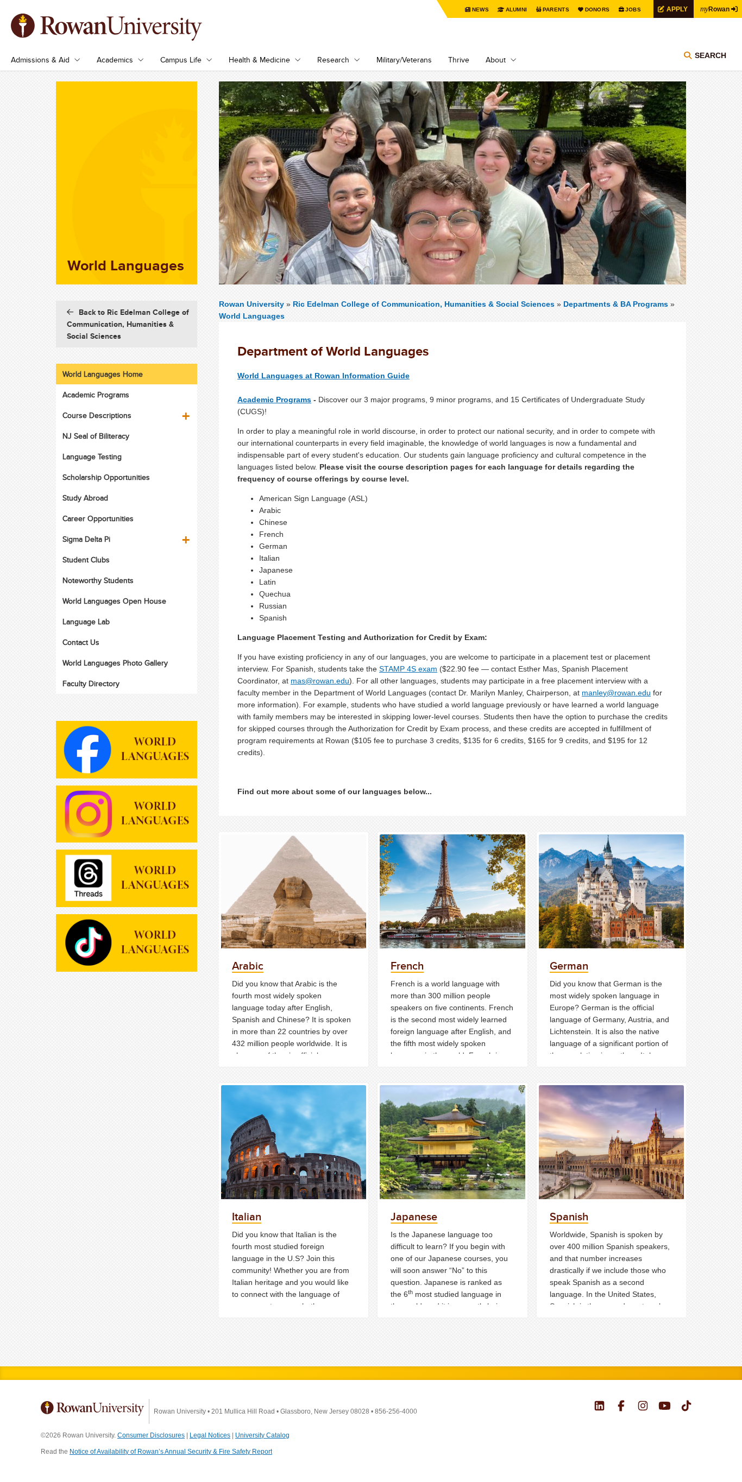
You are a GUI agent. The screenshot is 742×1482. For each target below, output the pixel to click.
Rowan (715, 8)
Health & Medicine (259, 59)
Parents (556, 9)
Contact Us (80, 642)
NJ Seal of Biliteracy (95, 435)
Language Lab (86, 621)
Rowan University (122, 27)
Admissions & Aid (40, 59)
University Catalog (262, 1435)
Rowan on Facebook (621, 1407)
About (496, 59)
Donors (597, 9)
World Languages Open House (114, 601)
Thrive (458, 59)
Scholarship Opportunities (106, 477)
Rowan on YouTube (664, 1407)
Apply (677, 8)
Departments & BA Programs (615, 304)
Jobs (633, 9)
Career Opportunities (98, 518)
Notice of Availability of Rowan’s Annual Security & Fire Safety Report (171, 1451)
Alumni (516, 9)
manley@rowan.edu (616, 692)
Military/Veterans (404, 59)
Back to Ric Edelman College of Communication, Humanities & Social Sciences (128, 324)
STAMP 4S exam (408, 668)
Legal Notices (210, 1435)
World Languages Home (102, 374)
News (480, 9)
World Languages (252, 316)
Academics (115, 59)
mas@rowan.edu (320, 680)
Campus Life (181, 59)
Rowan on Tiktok (686, 1407)
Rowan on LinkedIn (599, 1407)
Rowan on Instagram (643, 1407)
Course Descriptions (96, 415)
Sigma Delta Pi (86, 539)
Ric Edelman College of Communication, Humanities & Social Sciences (425, 304)
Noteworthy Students (98, 580)
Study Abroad (85, 497)
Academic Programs (274, 399)
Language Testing (92, 456)
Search (710, 55)
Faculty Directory (91, 683)
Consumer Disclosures (151, 1435)
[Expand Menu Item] (187, 412)
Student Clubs (86, 559)
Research (333, 59)
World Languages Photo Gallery (115, 662)
